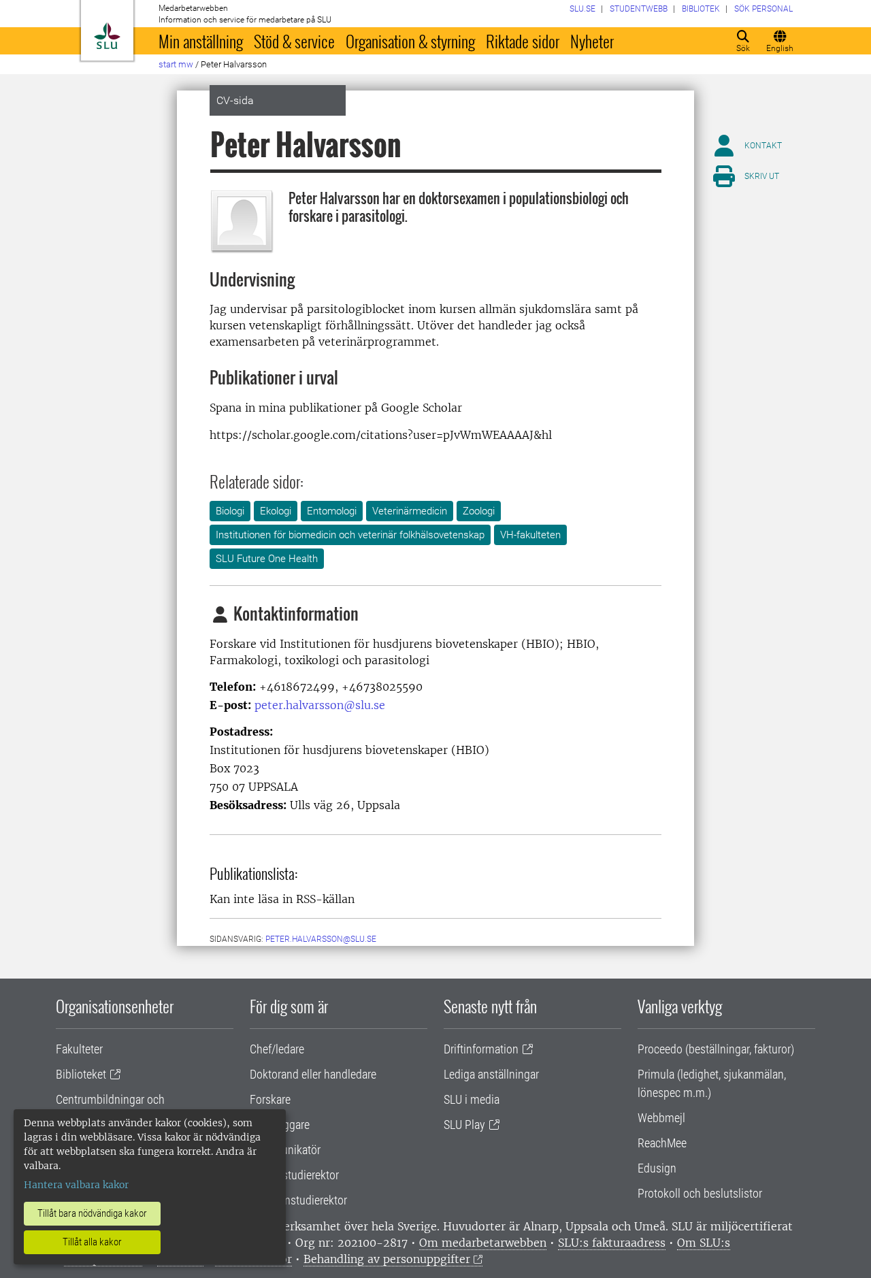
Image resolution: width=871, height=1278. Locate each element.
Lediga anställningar (491, 1074)
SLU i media (471, 1099)
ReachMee (662, 1143)
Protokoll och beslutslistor (700, 1193)
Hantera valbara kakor (76, 1185)
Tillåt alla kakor (92, 1242)
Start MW (176, 64)
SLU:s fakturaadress (611, 1242)
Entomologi (332, 511)
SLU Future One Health (267, 559)
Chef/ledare (277, 1049)
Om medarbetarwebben (482, 1242)
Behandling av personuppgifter (386, 1259)
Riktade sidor (522, 41)
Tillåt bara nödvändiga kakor (92, 1213)
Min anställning (201, 41)
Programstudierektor (298, 1200)
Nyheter (592, 41)
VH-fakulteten (530, 535)
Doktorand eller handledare (313, 1074)
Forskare (270, 1099)
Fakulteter (79, 1049)
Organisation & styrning (410, 41)
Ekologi (275, 511)
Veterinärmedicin (409, 511)
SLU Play (464, 1124)
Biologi (230, 511)
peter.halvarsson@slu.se (319, 705)
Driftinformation (481, 1049)
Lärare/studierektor (294, 1175)
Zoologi (479, 511)
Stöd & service (294, 41)
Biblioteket (81, 1074)
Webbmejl (661, 1118)
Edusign (657, 1168)
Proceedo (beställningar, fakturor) (716, 1049)
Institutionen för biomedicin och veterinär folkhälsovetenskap (350, 535)
